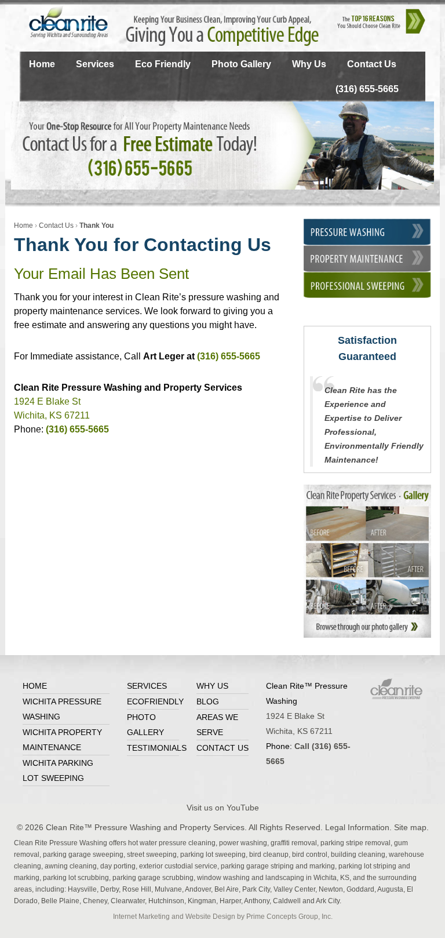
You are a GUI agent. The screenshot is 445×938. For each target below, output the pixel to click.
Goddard (360, 889)
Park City (256, 889)
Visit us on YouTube (223, 807)
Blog (207, 701)
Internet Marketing (141, 916)
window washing (223, 878)
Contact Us (371, 64)
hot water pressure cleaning (172, 843)
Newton (331, 889)
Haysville (82, 889)
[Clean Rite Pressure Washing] (64, 21)
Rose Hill (136, 889)
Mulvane (168, 889)
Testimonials (157, 747)
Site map (410, 827)
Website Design (210, 916)
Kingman (202, 901)
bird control (309, 854)
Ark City (328, 901)
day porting (118, 866)
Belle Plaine (60, 901)
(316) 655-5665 (367, 89)
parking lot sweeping (213, 854)
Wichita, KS (331, 878)
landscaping (284, 878)
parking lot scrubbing (76, 878)
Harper (230, 901)
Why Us (309, 64)
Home (42, 64)
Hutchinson (166, 901)
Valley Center (294, 889)
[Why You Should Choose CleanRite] (381, 20)
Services (95, 64)
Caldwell (287, 901)
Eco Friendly (163, 64)
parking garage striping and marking (278, 866)
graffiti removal (294, 843)
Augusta (390, 889)
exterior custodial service (178, 866)
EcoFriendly (155, 701)
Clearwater (128, 901)
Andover (198, 889)
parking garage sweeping (83, 854)
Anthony (256, 901)
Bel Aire (226, 889)
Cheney (95, 901)
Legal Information (357, 827)
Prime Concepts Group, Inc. (289, 916)
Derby (109, 889)
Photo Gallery (241, 64)
